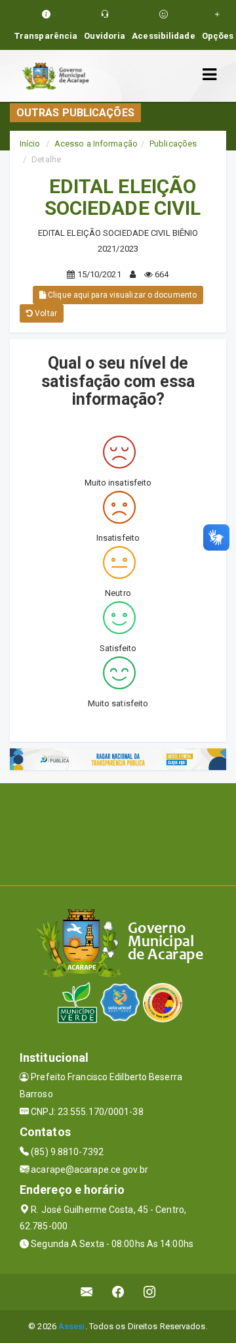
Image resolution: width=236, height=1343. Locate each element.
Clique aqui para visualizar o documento (121, 295)
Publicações (173, 143)
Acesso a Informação (96, 143)
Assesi (71, 1326)
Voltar (45, 313)
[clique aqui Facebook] (118, 1292)
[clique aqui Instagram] (149, 1292)
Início (30, 143)
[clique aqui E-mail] (86, 1292)
